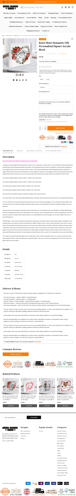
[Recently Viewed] (69, 7)
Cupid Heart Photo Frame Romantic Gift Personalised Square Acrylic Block (65, 397)
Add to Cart (60, 128)
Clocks (46, 17)
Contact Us (45, 31)
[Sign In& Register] (62, 7)
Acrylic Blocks (31, 17)
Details (20, 151)
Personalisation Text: (44, 91)
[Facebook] (13, 80)
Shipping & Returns (33, 31)
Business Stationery (15, 26)
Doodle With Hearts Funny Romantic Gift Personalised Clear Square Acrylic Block (47, 397)
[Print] (20, 80)
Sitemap (23, 438)
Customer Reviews (53, 151)
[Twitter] (23, 80)
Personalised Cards (24, 13)
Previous (2, 393)
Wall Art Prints (30, 22)
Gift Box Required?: (44, 83)
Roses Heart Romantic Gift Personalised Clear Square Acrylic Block (10, 397)
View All (41, 431)
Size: (40, 76)
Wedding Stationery (16, 22)
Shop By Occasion (9, 13)
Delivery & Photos (34, 151)
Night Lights (8, 17)
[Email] (16, 80)
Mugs (40, 17)
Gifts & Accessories (39, 13)
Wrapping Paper (53, 13)
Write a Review (62, 53)
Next (73, 393)
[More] (31, 13)
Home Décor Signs (44, 22)
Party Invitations (66, 13)
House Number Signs (32, 26)
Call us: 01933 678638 (11, 2)
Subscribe (33, 417)
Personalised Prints (65, 17)
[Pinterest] (26, 80)
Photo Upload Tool (61, 26)
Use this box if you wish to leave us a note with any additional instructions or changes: (54, 102)
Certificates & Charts (59, 22)
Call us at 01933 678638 (8, 441)
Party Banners (19, 17)
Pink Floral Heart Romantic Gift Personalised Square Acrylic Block (28, 397)
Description (8, 151)
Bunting (53, 17)
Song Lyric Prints (46, 26)
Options (11, 405)
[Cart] (72, 7)
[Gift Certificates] (65, 7)
